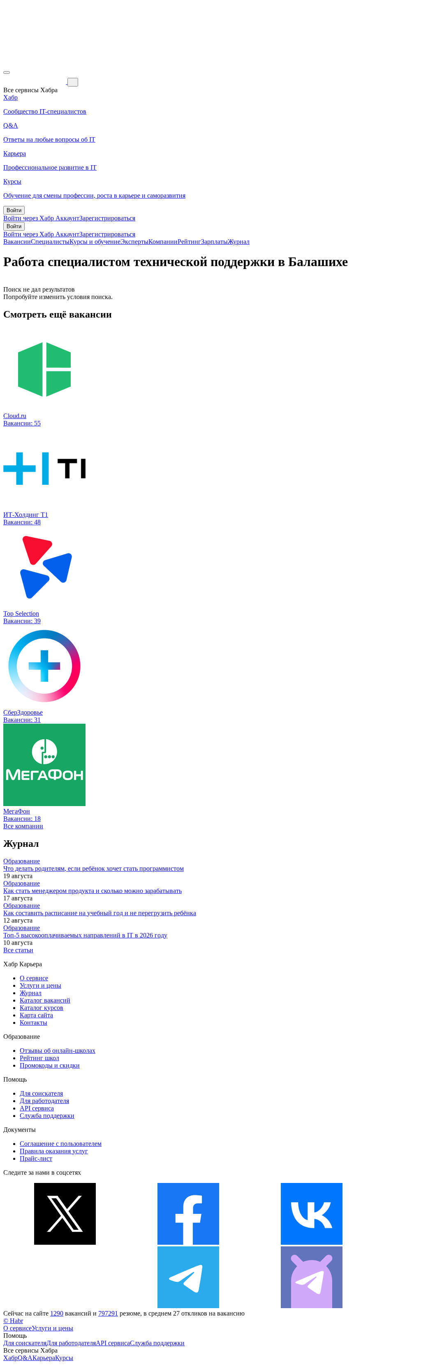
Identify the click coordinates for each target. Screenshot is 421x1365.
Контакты (33, 1022)
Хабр (10, 1357)
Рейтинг (189, 241)
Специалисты (50, 241)
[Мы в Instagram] (65, 1305)
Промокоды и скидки (50, 1065)
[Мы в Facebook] (188, 1242)
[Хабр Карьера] (35, 81)
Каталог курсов (41, 1007)
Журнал (239, 241)
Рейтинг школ (39, 1057)
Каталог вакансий (45, 1000)
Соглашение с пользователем (61, 1143)
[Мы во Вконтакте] (311, 1242)
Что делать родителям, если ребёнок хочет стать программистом (93, 868)
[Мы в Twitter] (65, 1242)
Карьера (43, 1357)
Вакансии (17, 241)
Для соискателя (41, 1093)
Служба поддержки (47, 1115)
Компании (163, 241)
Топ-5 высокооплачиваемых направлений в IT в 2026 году (85, 935)
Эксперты (134, 241)
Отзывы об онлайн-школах (57, 1050)
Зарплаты (214, 241)
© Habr (13, 1320)
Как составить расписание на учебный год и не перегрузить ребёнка (99, 912)
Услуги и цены (40, 985)
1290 (56, 1313)
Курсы (64, 1357)
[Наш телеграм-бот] (311, 1305)
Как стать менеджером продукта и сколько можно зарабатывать (92, 890)
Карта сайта (36, 1015)
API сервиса (37, 1108)
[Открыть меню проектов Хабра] (6, 72)
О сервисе (34, 978)
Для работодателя (44, 1100)
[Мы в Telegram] (188, 1305)
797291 (108, 1313)
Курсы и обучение (94, 241)
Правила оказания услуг (54, 1151)
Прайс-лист (36, 1158)
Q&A (25, 1357)
